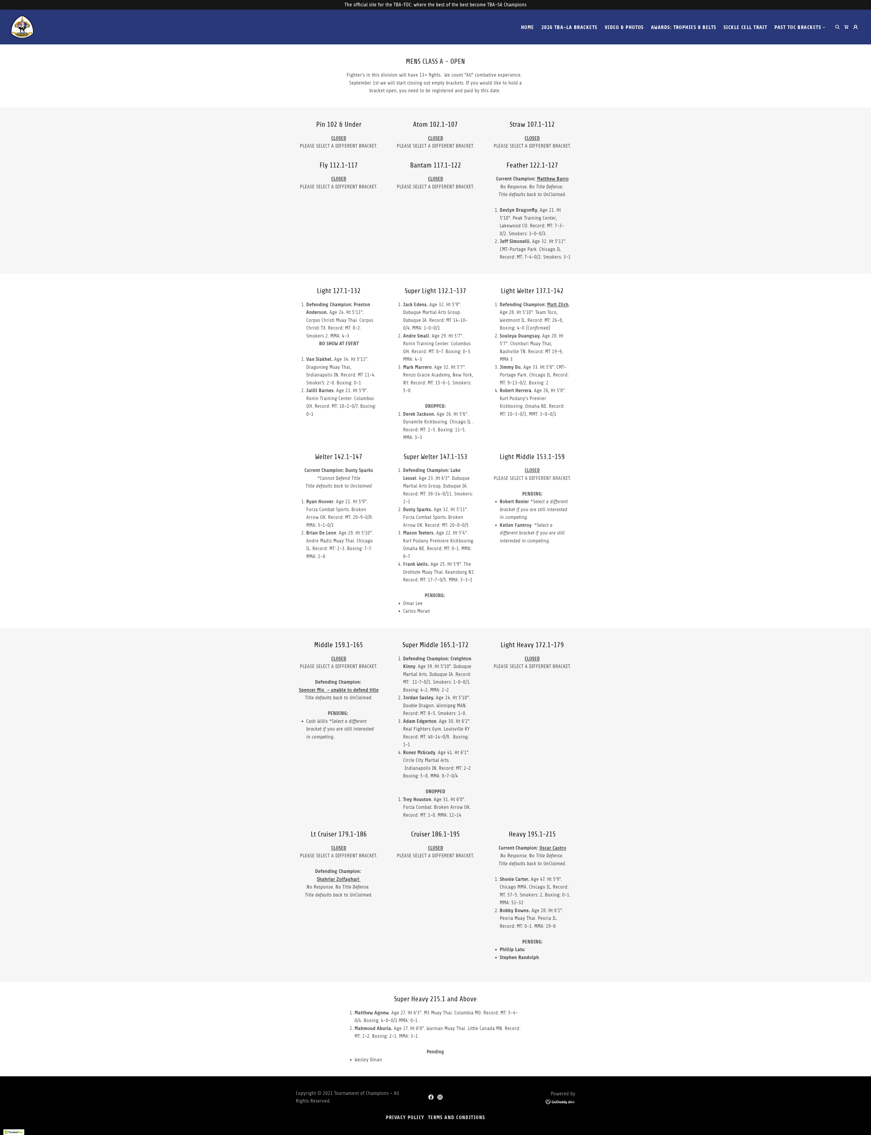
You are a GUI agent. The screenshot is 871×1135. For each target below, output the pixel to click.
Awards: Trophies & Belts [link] (683, 27)
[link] (22, 26)
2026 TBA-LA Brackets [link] (569, 27)
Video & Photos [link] (624, 27)
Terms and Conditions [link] (456, 1117)
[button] (800, 27)
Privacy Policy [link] (405, 1117)
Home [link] (527, 27)
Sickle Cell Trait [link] (745, 27)
